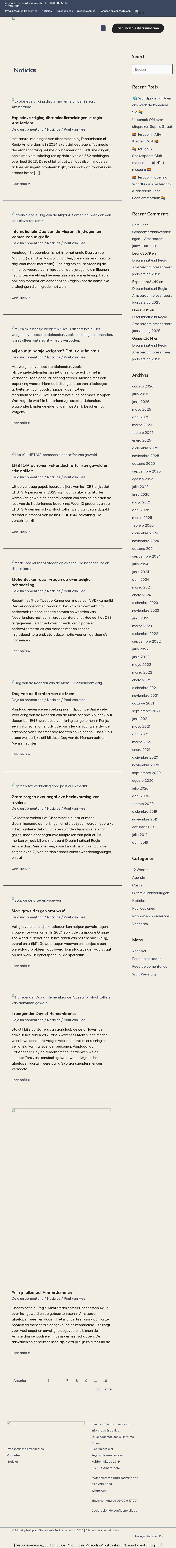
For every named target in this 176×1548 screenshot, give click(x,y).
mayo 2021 (141, 726)
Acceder (139, 951)
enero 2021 (141, 749)
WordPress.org (144, 974)
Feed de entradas (146, 959)
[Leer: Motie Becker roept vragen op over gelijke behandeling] (63, 565)
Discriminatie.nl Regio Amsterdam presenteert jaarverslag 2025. (152, 267)
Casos (137, 885)
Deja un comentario (27, 129)
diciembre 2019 (144, 811)
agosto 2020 (142, 780)
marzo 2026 (142, 425)
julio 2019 (139, 835)
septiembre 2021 (146, 711)
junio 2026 (140, 402)
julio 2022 (140, 649)
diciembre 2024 (145, 533)
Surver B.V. (157, 1536)
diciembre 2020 (145, 757)
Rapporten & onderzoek (151, 916)
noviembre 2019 (145, 819)
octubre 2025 (143, 463)
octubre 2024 (143, 548)
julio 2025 (140, 487)
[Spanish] (139, 12)
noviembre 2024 (145, 541)
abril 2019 (140, 842)
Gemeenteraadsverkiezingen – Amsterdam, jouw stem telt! (151, 239)
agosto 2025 (142, 479)
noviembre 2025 (145, 456)
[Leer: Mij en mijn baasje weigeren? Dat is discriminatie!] (63, 334)
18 (105, 1381)
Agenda (138, 877)
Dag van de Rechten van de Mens (43, 693)
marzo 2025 (142, 517)
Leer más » (21, 183)
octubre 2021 (143, 703)
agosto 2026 (142, 386)
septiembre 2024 (146, 556)
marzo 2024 (142, 587)
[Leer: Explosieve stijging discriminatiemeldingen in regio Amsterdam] (63, 104)
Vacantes (140, 924)
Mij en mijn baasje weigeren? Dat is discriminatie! (56, 350)
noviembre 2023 (145, 610)
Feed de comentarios (149, 966)
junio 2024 (140, 572)
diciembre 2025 (145, 448)
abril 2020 (140, 796)
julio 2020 (140, 788)
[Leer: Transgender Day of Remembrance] (63, 1000)
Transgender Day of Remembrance (44, 1013)
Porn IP (138, 225)
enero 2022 (141, 680)
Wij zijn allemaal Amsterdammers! (43, 1292)
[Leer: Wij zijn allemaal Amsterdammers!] (61, 1196)
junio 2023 (140, 618)
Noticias (47, 11)
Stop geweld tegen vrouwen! (38, 910)
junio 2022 (140, 657)
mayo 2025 (141, 502)
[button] (103, 28)
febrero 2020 (143, 804)
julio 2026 (140, 394)
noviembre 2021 (145, 695)
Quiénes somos (86, 11)
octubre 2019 (143, 827)
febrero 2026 (143, 432)
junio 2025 (140, 494)
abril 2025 (140, 510)
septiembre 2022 (146, 641)
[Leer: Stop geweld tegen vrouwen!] (36, 900)
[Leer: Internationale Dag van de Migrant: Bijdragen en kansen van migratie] (63, 217)
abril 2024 (140, 579)
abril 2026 (140, 417)
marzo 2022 (142, 672)
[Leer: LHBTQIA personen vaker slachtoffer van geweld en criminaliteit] (54, 454)
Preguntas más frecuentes (21, 11)
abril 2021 (140, 734)
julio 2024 (140, 564)
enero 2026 (141, 440)
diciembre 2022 (145, 633)
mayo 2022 (141, 664)
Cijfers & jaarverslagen (150, 893)
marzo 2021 (141, 742)
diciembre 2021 (144, 688)
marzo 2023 (142, 626)
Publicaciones (64, 11)
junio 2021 (140, 719)
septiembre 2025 (146, 471)
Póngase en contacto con (115, 11)
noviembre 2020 (145, 765)
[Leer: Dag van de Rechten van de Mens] (57, 682)
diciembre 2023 (145, 603)
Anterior (17, 1381)
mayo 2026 (141, 409)
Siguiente (106, 1389)
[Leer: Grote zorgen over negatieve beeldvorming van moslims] (49, 785)
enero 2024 (141, 595)
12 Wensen (141, 870)
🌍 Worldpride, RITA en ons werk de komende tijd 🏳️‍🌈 (151, 105)
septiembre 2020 (146, 773)
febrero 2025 (143, 525)
